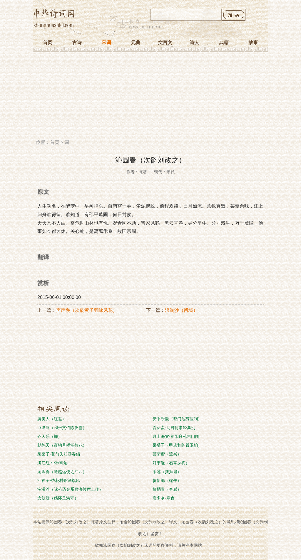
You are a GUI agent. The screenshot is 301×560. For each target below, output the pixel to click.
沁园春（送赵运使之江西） (62, 471)
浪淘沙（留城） (181, 310)
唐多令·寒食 (164, 498)
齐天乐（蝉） (49, 436)
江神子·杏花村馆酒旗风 (58, 480)
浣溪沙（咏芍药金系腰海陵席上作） (70, 489)
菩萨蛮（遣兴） (167, 454)
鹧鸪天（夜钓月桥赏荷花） (62, 445)
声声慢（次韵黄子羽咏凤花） (86, 310)
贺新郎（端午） (167, 480)
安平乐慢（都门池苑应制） (177, 418)
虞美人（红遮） (51, 418)
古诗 (77, 42)
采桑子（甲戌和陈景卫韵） (177, 445)
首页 (47, 42)
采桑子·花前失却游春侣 (58, 454)
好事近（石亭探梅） (171, 462)
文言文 (165, 42)
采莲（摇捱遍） (167, 471)
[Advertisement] (150, 98)
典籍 (224, 42)
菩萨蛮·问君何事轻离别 (174, 427)
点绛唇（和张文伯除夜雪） (62, 427)
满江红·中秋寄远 (52, 462)
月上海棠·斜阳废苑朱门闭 (176, 436)
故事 (253, 42)
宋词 (106, 42)
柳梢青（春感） (167, 489)
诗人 (194, 42)
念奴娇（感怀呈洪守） (57, 498)
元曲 (136, 42)
